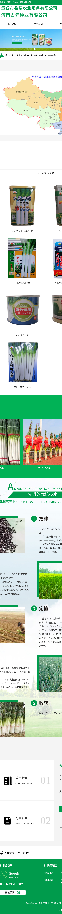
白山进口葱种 (37, 55)
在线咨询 (10, 892)
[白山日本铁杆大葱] (22, 361)
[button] (27, 49)
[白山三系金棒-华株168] (22, 205)
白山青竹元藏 (22, 335)
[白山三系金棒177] (22, 257)
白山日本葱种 (51, 55)
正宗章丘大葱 (38, 468)
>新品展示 (48, 880)
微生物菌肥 (23, 853)
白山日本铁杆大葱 (22, 387)
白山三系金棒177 (22, 283)
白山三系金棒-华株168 (22, 231)
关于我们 (38, 24)
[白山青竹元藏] (22, 309)
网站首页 (12, 24)
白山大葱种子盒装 (45, 173)
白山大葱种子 (22, 55)
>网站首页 (48, 873)
